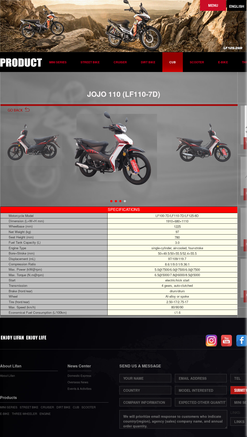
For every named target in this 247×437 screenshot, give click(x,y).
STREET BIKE (90, 62)
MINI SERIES (58, 62)
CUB (172, 62)
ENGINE (45, 413)
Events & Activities (79, 388)
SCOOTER (197, 62)
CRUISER (120, 62)
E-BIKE (223, 62)
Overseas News (78, 382)
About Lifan (7, 375)
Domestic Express (79, 375)
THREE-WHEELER (24, 413)
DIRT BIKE (148, 62)
